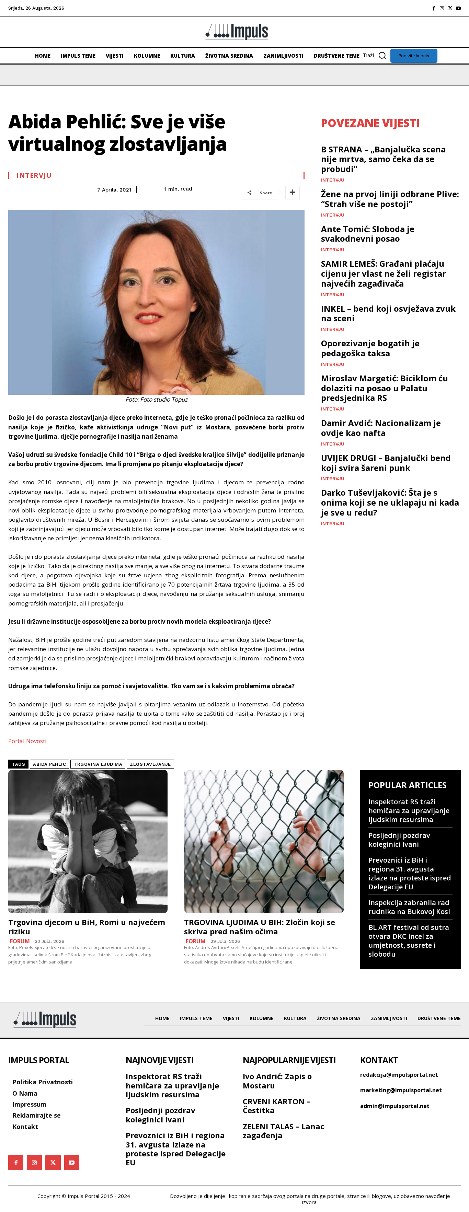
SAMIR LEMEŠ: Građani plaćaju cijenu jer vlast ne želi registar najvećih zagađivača (383, 273)
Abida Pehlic (49, 764)
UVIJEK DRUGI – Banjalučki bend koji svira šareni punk (386, 462)
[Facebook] (433, 8)
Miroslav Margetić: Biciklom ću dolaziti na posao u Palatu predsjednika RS (384, 388)
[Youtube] (458, 8)
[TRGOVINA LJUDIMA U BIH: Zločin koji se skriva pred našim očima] (263, 841)
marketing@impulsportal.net (401, 1090)
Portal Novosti (27, 741)
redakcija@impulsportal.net (399, 1074)
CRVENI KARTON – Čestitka (276, 1105)
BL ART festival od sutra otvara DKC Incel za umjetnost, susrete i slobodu (408, 941)
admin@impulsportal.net (395, 1106)
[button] (376, 55)
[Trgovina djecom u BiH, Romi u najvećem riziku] (88, 841)
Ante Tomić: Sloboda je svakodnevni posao (367, 233)
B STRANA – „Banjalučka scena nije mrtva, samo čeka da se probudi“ (383, 159)
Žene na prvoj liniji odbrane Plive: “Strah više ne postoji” (390, 198)
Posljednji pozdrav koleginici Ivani (399, 840)
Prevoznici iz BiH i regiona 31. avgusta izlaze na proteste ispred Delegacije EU (409, 873)
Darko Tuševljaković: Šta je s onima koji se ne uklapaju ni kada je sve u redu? (390, 502)
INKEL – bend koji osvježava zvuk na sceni (388, 313)
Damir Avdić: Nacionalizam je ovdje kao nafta (381, 427)
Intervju (34, 175)
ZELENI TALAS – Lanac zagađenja (283, 1130)
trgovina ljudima (97, 764)
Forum (20, 941)
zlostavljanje (150, 764)
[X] (450, 8)
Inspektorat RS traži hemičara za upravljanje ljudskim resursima (408, 810)
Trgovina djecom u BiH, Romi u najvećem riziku (86, 926)
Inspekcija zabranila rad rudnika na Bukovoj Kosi (409, 907)
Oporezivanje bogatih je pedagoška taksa (370, 348)
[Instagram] (441, 8)
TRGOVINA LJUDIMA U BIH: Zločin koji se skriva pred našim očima (259, 926)
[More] (292, 192)
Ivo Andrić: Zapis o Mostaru (277, 1080)
